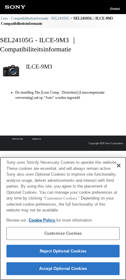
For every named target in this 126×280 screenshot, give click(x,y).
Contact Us (36, 139)
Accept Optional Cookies (63, 268)
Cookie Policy (42, 220)
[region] (63, 218)
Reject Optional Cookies (63, 251)
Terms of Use (17, 139)
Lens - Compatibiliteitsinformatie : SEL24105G (35, 18)
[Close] (118, 165)
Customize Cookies (63, 233)
